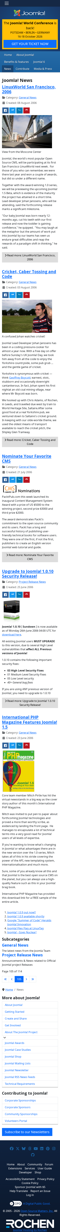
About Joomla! (25, 55)
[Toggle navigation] (6, 3)
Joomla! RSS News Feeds (20, 1077)
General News (27, 97)
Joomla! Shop (13, 1056)
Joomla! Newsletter (17, 1070)
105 (19, 979)
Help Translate (19, 1191)
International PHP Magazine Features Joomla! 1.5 (29, 722)
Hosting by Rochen (30, 1230)
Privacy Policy (45, 1179)
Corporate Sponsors (17, 1107)
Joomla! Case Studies (18, 1050)
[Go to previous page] (12, 979)
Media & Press (43, 69)
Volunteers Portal (16, 1121)
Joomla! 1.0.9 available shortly (25, 916)
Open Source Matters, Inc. (37, 1211)
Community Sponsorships (21, 1114)
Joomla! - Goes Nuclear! (21, 932)
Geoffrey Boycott (19, 377)
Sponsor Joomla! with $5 (30, 1187)
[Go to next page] (26, 979)
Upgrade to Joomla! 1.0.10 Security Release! (28, 573)
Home (8, 55)
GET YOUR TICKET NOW (30, 44)
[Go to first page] (5, 979)
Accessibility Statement (20, 1179)
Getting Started (14, 1012)
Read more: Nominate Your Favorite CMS (31, 557)
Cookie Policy (30, 1183)
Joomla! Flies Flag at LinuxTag (25, 928)
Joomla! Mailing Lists (17, 1063)
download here (11, 634)
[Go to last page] (32, 979)
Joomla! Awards (14, 1043)
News (7, 69)
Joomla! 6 (39, 62)
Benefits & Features (16, 62)
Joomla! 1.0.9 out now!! (21, 912)
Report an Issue (40, 1191)
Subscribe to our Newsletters (27, 1132)
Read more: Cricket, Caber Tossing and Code (31, 442)
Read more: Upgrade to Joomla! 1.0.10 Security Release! (31, 703)
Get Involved (13, 1025)
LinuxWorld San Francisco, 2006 (29, 89)
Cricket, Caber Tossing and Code (29, 274)
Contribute (22, 69)
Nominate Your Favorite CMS (26, 458)
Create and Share (16, 1018)
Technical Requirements (20, 1084)
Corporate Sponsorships (20, 1100)
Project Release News (32, 582)
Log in (30, 1195)
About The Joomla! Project (21, 1032)
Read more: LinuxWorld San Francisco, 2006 (30, 257)
